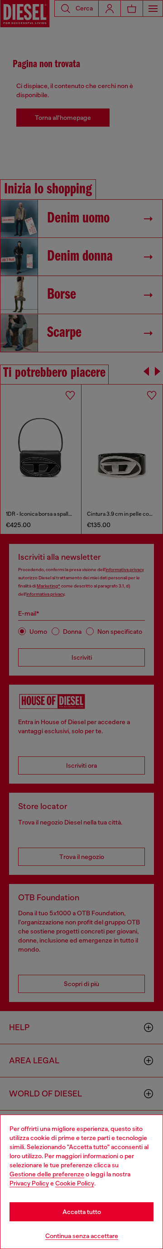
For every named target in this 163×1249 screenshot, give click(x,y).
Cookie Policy (74, 1183)
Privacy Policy (29, 1183)
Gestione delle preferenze (47, 1174)
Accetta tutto (81, 1211)
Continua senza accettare (81, 1235)
